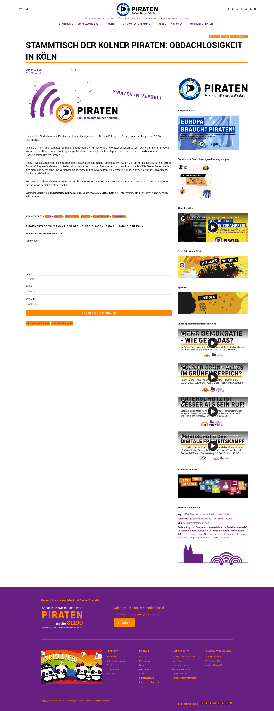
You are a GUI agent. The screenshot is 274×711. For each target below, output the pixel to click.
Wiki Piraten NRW (212, 661)
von (34, 70)
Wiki (141, 656)
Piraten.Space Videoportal (246, 9)
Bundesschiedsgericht (149, 682)
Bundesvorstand (146, 678)
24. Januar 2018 (35, 73)
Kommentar (33, 240)
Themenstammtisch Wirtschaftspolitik (209, 514)
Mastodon (233, 9)
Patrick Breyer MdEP (181, 669)
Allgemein (214, 36)
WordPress (79, 700)
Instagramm (237, 9)
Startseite (66, 23)
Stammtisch (119, 216)
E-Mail (29, 286)
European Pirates (179, 673)
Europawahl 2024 (89, 23)
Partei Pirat (183, 518)
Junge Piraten (178, 661)
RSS (250, 9)
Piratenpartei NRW (213, 656)
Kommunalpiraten (201, 23)
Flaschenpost (145, 669)
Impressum (111, 656)
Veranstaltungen (239, 36)
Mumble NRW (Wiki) (213, 665)
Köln (48, 216)
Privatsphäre (101, 216)
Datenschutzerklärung (117, 661)
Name (29, 274)
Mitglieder (72, 216)
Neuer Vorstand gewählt (198, 522)
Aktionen (177, 23)
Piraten (85, 216)
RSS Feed (111, 673)
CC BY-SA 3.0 (113, 669)
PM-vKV (225, 36)
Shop (141, 673)
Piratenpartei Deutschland (183, 656)
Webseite (30, 299)
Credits (110, 665)
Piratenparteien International (185, 678)
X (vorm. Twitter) (228, 9)
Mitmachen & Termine (136, 23)
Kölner (58, 216)
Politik (111, 23)
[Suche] (27, 9)
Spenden (124, 622)
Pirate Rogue (96, 700)
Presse (161, 23)
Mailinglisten (144, 661)
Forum (142, 665)
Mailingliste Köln (255, 9)
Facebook (224, 9)
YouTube (241, 9)
